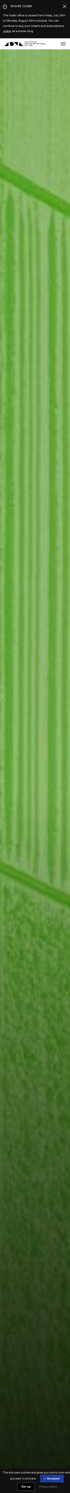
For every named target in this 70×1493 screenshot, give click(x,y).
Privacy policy (48, 1486)
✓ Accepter (52, 1478)
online (7, 31)
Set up (25, 1486)
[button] (63, 43)
